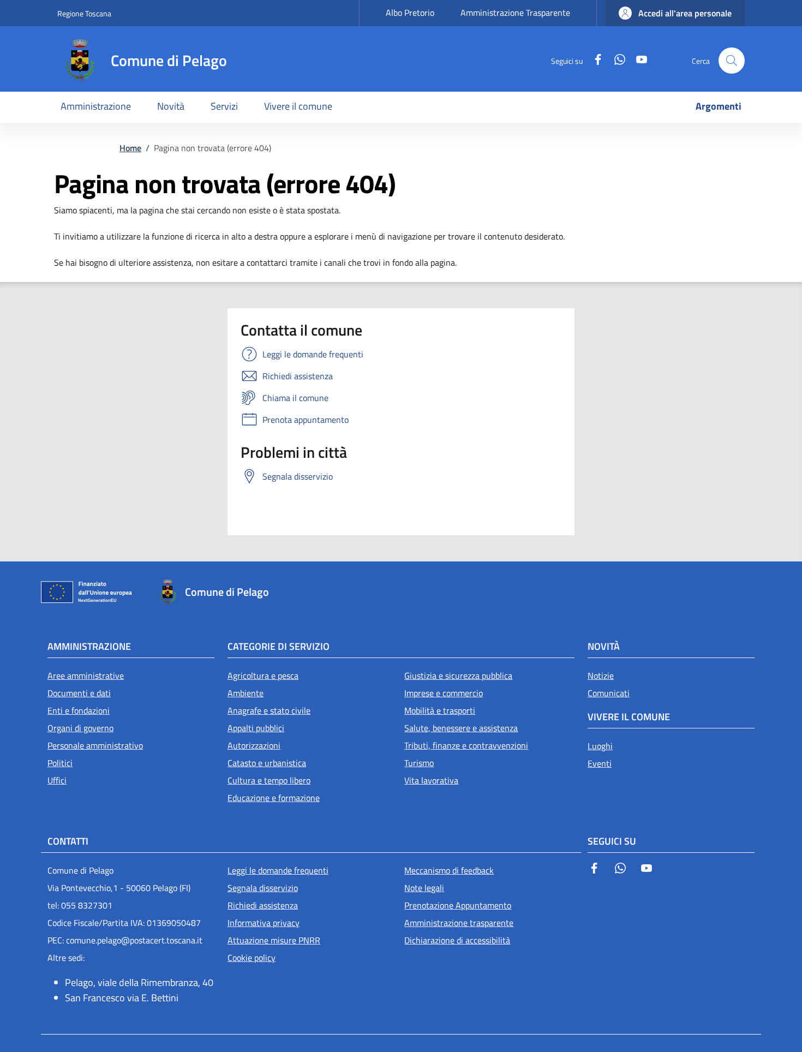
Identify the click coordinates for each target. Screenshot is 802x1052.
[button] (675, 13)
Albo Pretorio (410, 12)
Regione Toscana (84, 13)
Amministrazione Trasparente (515, 12)
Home (130, 147)
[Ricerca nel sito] (732, 60)
